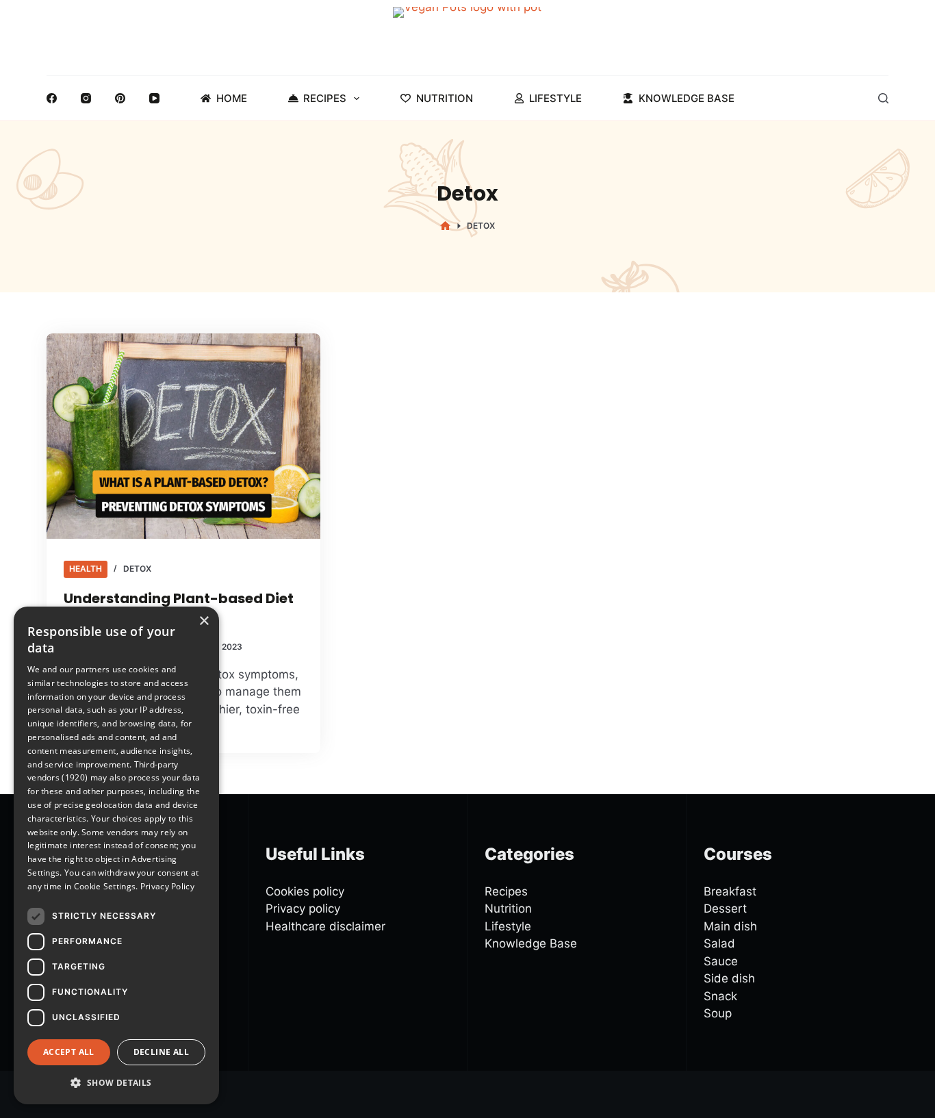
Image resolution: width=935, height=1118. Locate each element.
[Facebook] (52, 98)
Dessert (725, 908)
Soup (718, 1013)
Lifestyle (555, 98)
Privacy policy (303, 908)
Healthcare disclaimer (325, 926)
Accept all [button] (68, 1052)
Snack (720, 996)
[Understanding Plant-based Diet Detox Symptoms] (183, 436)
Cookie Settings (105, 886)
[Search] (883, 98)
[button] (116, 1082)
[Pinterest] (120, 98)
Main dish (730, 926)
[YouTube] (154, 98)
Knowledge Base (686, 98)
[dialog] (116, 855)
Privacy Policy (167, 886)
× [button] (203, 621)
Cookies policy (305, 891)
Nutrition (444, 98)
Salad (719, 943)
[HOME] (445, 226)
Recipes (324, 98)
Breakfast (730, 891)
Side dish (729, 978)
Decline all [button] (161, 1052)
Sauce (721, 961)
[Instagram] (86, 98)
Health (85, 568)
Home (231, 98)
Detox (137, 568)
